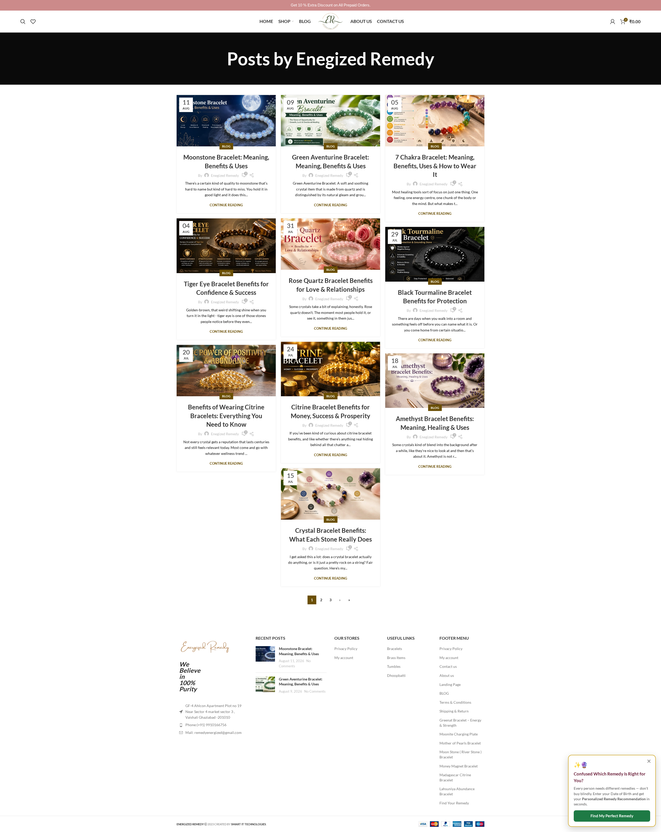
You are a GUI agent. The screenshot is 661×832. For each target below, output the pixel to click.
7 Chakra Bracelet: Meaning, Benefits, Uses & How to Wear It (435, 165)
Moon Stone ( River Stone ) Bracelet (460, 754)
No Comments (315, 691)
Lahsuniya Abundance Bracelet (457, 791)
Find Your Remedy (454, 803)
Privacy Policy (345, 648)
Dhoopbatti (396, 675)
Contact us (448, 666)
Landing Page (450, 684)
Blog (226, 146)
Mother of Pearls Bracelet (460, 743)
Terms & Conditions (455, 702)
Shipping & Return (454, 711)
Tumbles (393, 666)
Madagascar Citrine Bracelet (455, 777)
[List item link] (212, 725)
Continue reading (226, 205)
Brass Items (396, 657)
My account (343, 657)
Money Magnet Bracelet (458, 766)
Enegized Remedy (365, 58)
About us (446, 675)
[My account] (613, 22)
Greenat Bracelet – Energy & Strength (460, 722)
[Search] (23, 22)
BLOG (444, 693)
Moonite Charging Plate (458, 734)
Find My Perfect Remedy (612, 816)
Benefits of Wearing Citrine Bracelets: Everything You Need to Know (226, 415)
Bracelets (394, 648)
